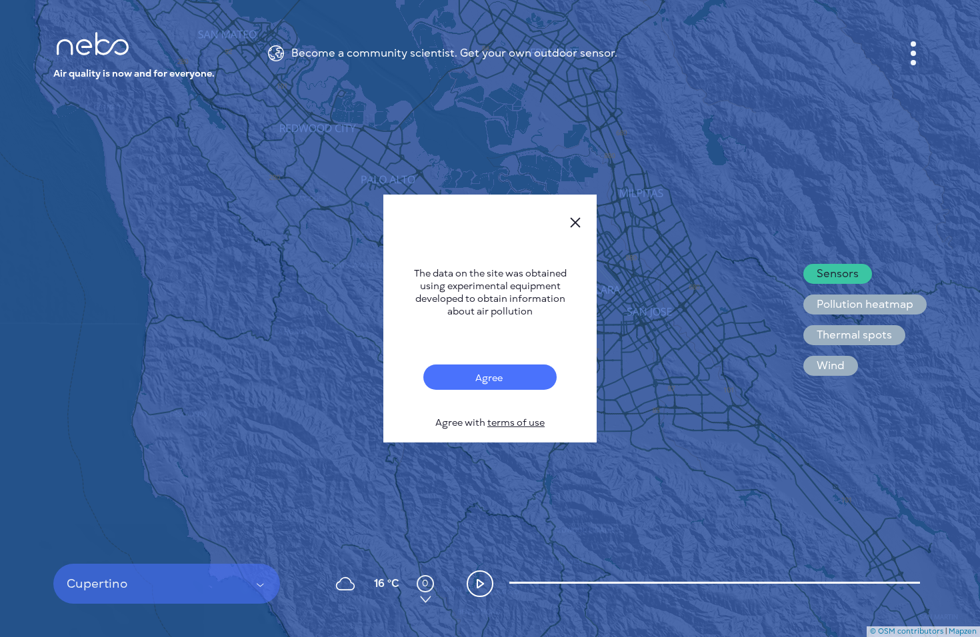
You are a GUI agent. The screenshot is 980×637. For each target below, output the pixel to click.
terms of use (516, 422)
